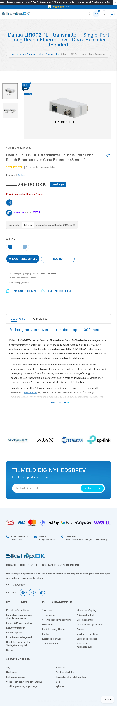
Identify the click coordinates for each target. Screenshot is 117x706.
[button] (89, 13)
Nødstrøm (47, 624)
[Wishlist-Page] (104, 13)
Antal (10, 238)
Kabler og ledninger (52, 638)
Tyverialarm (48, 614)
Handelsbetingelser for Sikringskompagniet (18, 643)
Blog (57, 681)
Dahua (21, 174)
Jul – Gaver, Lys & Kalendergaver (86, 645)
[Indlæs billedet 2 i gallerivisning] (10, 110)
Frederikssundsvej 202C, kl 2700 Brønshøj (86, 538)
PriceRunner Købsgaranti (19, 637)
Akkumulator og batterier (90, 624)
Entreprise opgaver (16, 676)
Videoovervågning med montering (24, 681)
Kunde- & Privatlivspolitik (19, 622)
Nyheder (60, 686)
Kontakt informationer (17, 610)
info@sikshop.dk (47, 538)
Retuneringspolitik (15, 627)
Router (45, 634)
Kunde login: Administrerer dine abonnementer (20, 616)
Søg (8, 667)
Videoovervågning (86, 610)
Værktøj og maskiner (87, 634)
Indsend (89, 488)
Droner (80, 629)
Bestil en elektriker (65, 672)
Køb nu (58, 258)
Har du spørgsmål (24, 291)
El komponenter (85, 619)
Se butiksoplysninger (19, 282)
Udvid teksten (57, 402)
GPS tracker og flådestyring (56, 619)
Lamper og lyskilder (87, 638)
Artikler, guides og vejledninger (22, 686)
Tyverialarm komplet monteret (71, 676)
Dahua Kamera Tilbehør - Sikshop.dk (38, 54)
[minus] (25, 247)
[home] (25, 556)
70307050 (19, 538)
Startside (47, 610)
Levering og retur (59, 291)
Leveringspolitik (14, 632)
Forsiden (60, 667)
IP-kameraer (30, 392)
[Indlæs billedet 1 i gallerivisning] (10, 91)
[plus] (10, 247)
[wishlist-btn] (108, 156)
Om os (9, 649)
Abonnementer (50, 643)
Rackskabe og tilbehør (54, 629)
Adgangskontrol (85, 614)
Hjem (13, 54)
